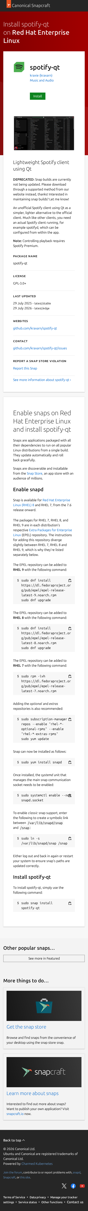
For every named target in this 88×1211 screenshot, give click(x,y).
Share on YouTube (82, 1185)
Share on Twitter (64, 1185)
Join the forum (12, 1172)
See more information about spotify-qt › (42, 380)
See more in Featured (44, 958)
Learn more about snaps (33, 1093)
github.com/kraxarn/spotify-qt (35, 328)
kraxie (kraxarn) (41, 75)
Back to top (12, 1140)
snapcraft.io (15, 1114)
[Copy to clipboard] (69, 580)
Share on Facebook (73, 1185)
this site (25, 1177)
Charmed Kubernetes (37, 1163)
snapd (76, 1172)
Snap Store (34, 473)
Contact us (75, 1202)
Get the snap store (26, 1027)
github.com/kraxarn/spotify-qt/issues (40, 348)
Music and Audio (42, 80)
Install (37, 96)
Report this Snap (25, 368)
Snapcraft (9, 1177)
